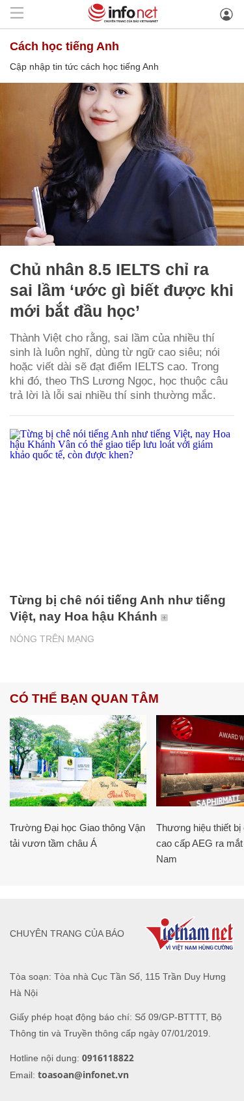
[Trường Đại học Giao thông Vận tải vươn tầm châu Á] (78, 760)
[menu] (17, 14)
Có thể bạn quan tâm (84, 698)
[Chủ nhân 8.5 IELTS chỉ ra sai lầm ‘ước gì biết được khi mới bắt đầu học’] (122, 164)
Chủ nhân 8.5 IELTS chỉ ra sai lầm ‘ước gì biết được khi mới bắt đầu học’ (122, 290)
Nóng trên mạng (52, 639)
